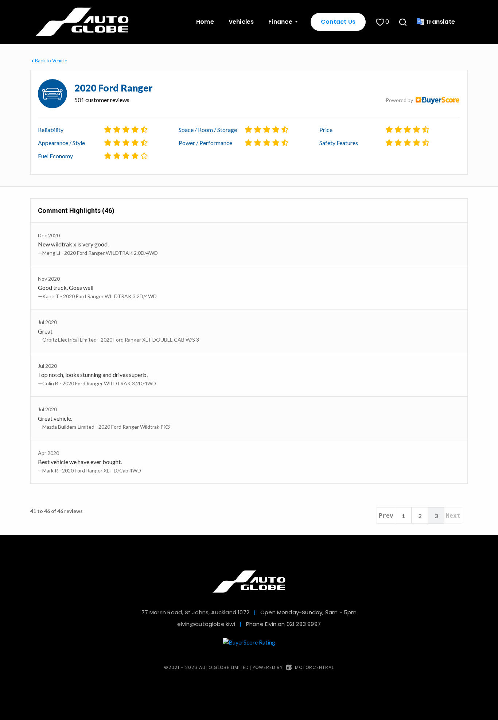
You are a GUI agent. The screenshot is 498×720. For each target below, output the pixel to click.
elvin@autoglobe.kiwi (206, 624)
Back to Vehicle (51, 60)
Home (205, 21)
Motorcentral (314, 667)
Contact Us (338, 21)
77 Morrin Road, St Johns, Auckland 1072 (195, 612)
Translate (440, 21)
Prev (386, 515)
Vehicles (241, 21)
